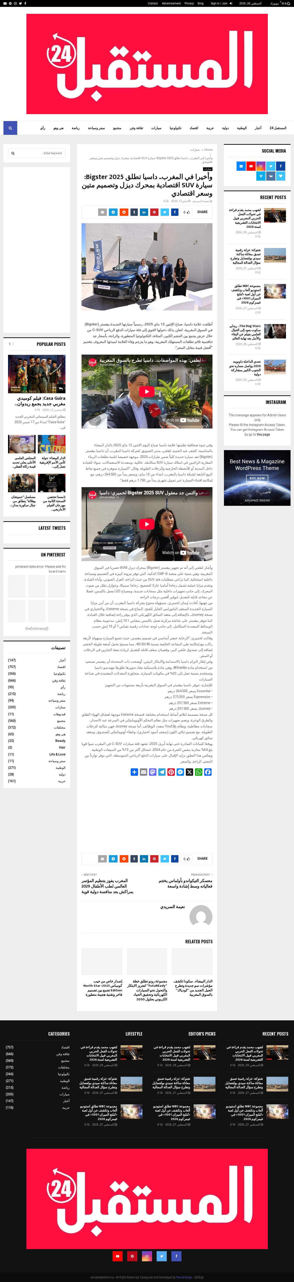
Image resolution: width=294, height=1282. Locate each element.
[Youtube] (118, 1256)
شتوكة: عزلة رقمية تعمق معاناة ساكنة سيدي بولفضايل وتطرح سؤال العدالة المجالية (245, 256)
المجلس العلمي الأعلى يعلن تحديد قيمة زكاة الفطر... (24, 462)
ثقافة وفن (136, 128)
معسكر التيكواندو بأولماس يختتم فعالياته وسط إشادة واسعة (185, 883)
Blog (201, 3)
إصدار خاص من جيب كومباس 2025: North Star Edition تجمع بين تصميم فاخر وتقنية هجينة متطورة (102, 988)
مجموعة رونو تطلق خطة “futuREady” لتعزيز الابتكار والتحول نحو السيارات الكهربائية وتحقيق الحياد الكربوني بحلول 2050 (147, 990)
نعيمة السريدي (200, 201)
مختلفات (59, 727)
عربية (210, 128)
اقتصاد (194, 128)
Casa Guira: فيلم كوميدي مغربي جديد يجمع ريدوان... (39, 401)
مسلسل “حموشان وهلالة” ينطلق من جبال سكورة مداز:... (23, 501)
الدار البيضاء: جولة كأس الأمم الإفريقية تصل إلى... (52, 462)
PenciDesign (184, 1277)
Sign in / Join (219, 3)
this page (263, 434)
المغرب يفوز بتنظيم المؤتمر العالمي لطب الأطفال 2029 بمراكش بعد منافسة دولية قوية (107, 886)
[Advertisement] (147, 813)
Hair (62, 747)
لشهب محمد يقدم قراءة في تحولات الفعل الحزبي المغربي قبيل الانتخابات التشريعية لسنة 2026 (245, 218)
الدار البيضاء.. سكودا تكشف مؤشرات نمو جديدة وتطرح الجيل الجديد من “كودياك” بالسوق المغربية (193, 988)
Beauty (60, 741)
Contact (153, 3)
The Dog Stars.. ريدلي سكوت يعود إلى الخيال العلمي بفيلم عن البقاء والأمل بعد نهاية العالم (245, 332)
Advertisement (171, 3)
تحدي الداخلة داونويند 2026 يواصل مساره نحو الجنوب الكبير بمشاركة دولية (245, 368)
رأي (42, 128)
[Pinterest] (132, 1256)
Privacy (189, 3)
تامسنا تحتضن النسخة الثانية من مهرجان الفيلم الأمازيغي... (54, 503)
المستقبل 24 (278, 128)
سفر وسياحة (96, 128)
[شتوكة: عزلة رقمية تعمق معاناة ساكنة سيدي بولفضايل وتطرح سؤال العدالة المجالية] (275, 255)
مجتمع (117, 128)
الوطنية (242, 128)
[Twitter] (162, 1256)
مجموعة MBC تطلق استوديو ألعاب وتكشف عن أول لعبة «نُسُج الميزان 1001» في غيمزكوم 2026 (246, 294)
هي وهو (58, 128)
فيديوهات (59, 714)
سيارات (156, 128)
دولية (225, 128)
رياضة (76, 128)
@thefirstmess (36, 628)
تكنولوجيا (175, 128)
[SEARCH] (13, 153)
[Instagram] (147, 1256)
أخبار (258, 128)
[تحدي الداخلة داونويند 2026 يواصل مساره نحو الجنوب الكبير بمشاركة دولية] (275, 367)
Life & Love (57, 754)
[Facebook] (176, 1256)
